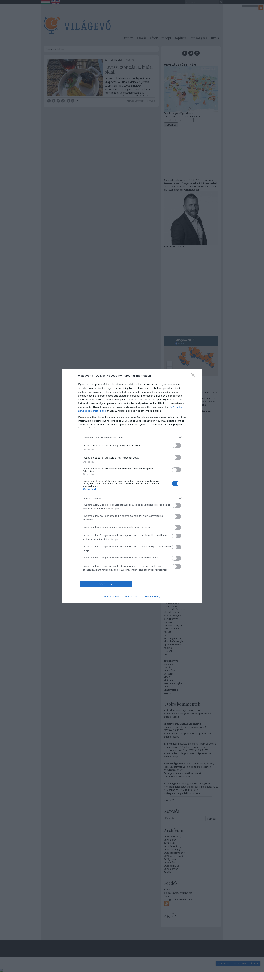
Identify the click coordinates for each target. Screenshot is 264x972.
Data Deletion (111, 596)
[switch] (176, 445)
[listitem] (132, 437)
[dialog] (132, 486)
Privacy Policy (152, 596)
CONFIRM (106, 584)
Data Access (132, 596)
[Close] (194, 376)
